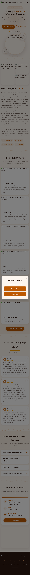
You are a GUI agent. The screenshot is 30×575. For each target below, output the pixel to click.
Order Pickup (15, 294)
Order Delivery (15, 289)
